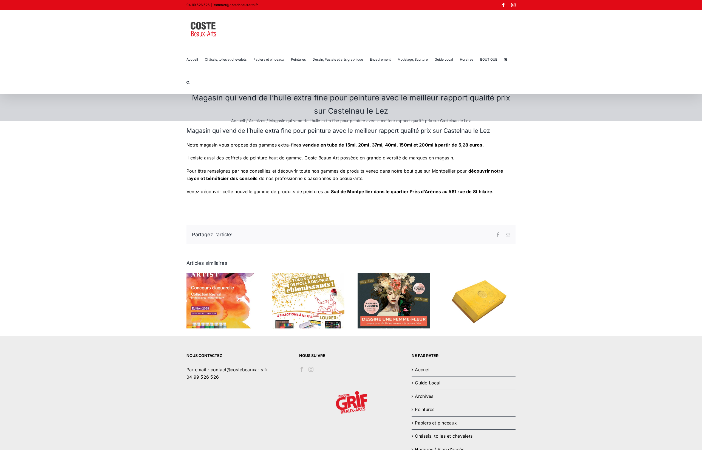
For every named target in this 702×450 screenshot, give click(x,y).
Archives (424, 396)
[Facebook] (301, 369)
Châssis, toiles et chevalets (443, 436)
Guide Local (427, 383)
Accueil (423, 369)
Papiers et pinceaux (436, 423)
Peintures (424, 409)
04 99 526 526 (202, 377)
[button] (187, 82)
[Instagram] (310, 369)
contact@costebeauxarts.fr (236, 5)
